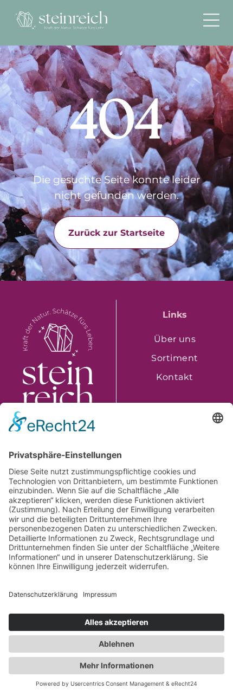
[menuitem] (174, 339)
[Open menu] (211, 20)
